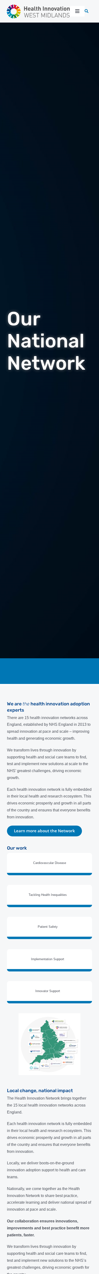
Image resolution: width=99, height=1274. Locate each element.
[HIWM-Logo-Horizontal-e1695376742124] (38, 6)
